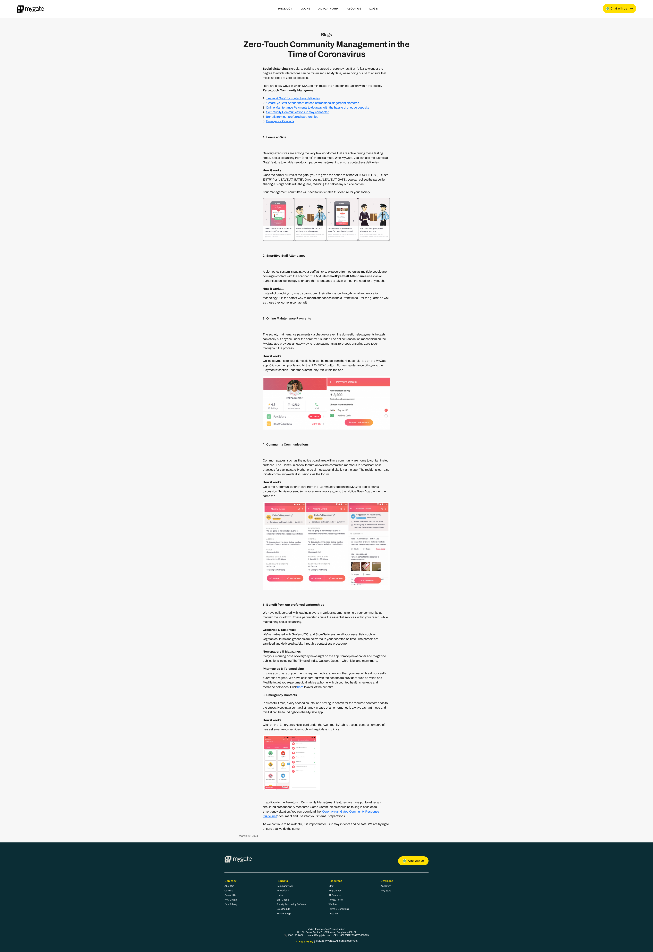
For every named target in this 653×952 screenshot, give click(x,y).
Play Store (386, 890)
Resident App (284, 913)
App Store (386, 886)
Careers (228, 890)
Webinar (333, 904)
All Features (335, 895)
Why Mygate (231, 899)
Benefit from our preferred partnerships (292, 116)
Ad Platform (283, 890)
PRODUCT (285, 8)
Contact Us (230, 895)
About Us (229, 886)
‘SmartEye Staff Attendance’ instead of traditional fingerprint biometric (312, 103)
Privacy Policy (336, 899)
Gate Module (283, 909)
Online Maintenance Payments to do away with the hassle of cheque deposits (317, 107)
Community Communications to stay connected (297, 112)
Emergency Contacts (280, 121)
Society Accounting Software (291, 904)
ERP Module (283, 899)
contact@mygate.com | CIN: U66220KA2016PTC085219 (338, 935)
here (300, 687)
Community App (285, 886)
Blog (331, 886)
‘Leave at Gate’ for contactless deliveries (293, 98)
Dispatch (333, 913)
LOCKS (305, 8)
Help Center (335, 890)
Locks (280, 895)
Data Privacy (231, 904)
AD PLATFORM (328, 8)
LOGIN (373, 8)
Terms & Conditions (339, 909)
